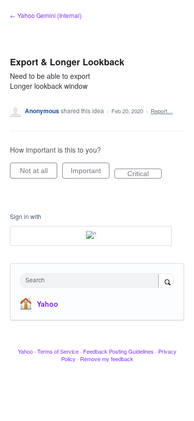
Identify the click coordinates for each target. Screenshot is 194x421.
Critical (144, 174)
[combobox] (91, 280)
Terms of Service (58, 351)
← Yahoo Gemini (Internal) (46, 15)
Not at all (38, 173)
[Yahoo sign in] (91, 236)
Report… (162, 111)
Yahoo (47, 304)
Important (90, 173)
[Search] (166, 281)
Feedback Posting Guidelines (118, 351)
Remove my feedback (106, 359)
